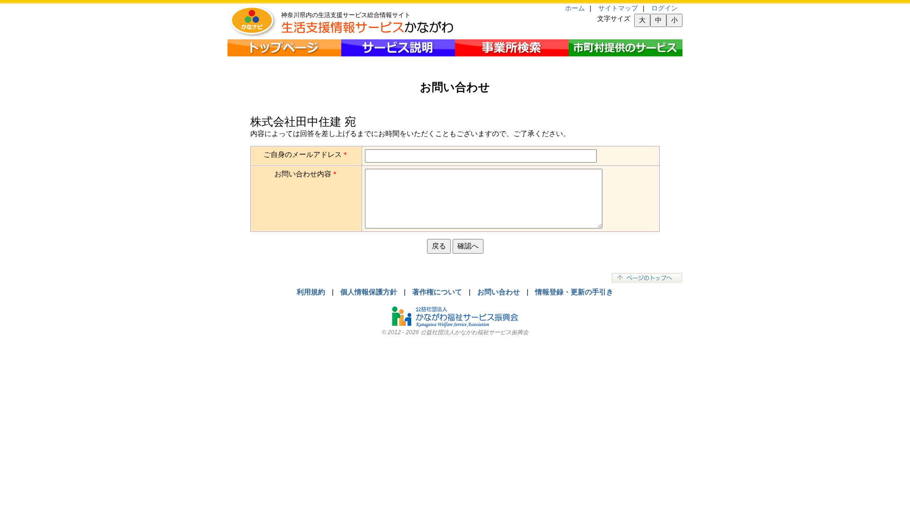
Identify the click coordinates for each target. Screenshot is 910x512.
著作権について (437, 292)
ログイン (664, 8)
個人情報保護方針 (368, 292)
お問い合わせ (498, 292)
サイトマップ (618, 8)
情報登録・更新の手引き (574, 292)
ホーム (575, 8)
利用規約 (311, 292)
